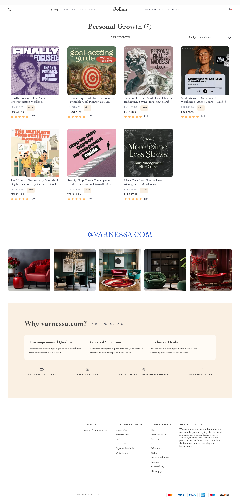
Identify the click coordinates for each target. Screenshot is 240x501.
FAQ (118, 439)
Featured (175, 10)
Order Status (122, 453)
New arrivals (154, 10)
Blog (153, 430)
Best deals (87, 10)
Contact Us (121, 430)
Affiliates (155, 453)
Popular (69, 10)
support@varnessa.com (95, 430)
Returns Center (123, 444)
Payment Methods (125, 448)
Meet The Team (159, 435)
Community (156, 476)
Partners (155, 462)
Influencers (156, 448)
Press (153, 444)
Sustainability (157, 467)
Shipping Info (122, 435)
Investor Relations (160, 458)
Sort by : (193, 37)
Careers (155, 439)
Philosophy (156, 471)
